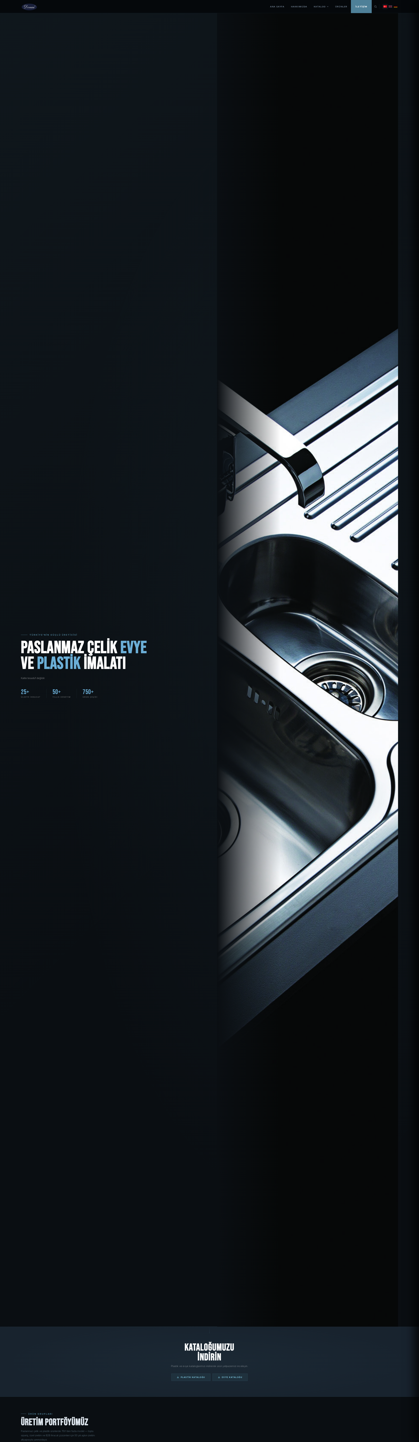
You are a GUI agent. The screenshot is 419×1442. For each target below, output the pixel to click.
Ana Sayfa (277, 6)
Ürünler (341, 6)
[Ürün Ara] (375, 6)
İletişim (361, 6)
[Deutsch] (395, 6)
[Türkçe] (385, 6)
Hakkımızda (299, 6)
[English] (390, 6)
